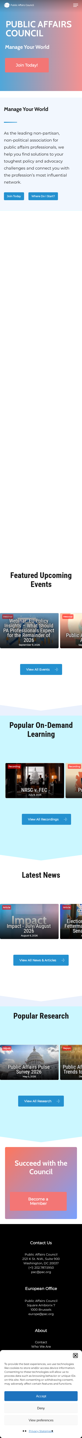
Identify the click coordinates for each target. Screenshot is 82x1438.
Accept (41, 1396)
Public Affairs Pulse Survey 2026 (29, 1069)
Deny (41, 1408)
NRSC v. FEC (34, 790)
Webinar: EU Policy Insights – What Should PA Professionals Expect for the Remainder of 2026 (28, 630)
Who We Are (41, 1347)
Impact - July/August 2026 (29, 928)
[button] (75, 1355)
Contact (41, 1342)
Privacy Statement (41, 1431)
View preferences (41, 1420)
